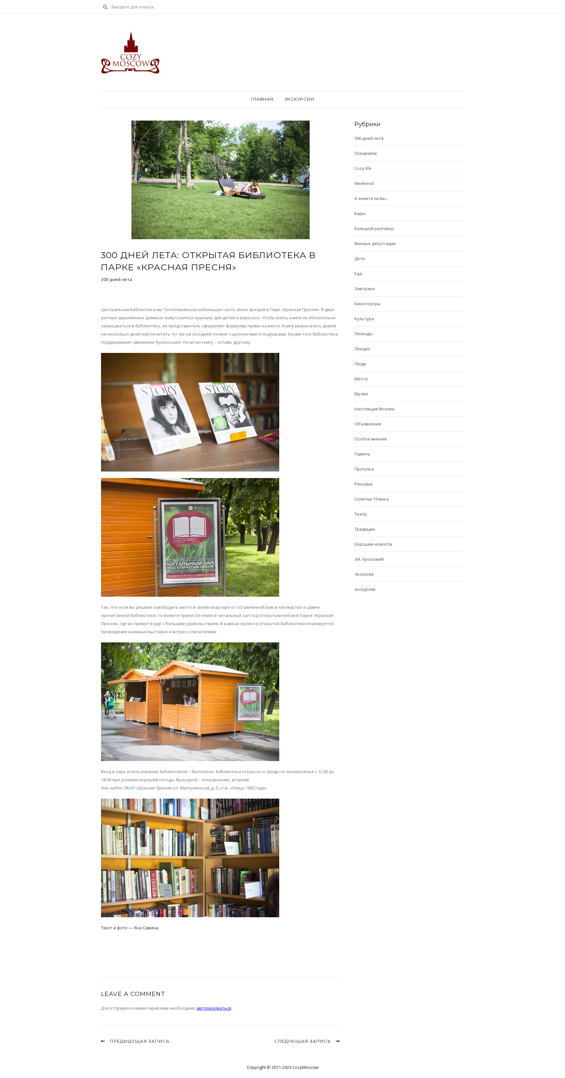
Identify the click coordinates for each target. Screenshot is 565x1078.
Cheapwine (365, 153)
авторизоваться (214, 1008)
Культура (364, 319)
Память (362, 454)
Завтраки (364, 288)
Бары (360, 213)
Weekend (364, 183)
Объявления (367, 424)
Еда (358, 273)
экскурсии (364, 589)
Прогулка (364, 469)
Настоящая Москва (374, 409)
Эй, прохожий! (369, 559)
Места (361, 379)
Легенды (363, 334)
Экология (364, 574)
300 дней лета (116, 279)
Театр (360, 514)
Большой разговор (374, 228)
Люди (360, 364)
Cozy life (362, 168)
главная (262, 99)
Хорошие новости (373, 544)
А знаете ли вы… (371, 198)
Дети (359, 258)
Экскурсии (299, 99)
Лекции (362, 349)
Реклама (363, 484)
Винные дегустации (375, 243)
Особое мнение (370, 439)
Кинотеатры (367, 304)
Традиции (364, 529)
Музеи (361, 394)
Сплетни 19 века (371, 499)
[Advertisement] (177, 948)
